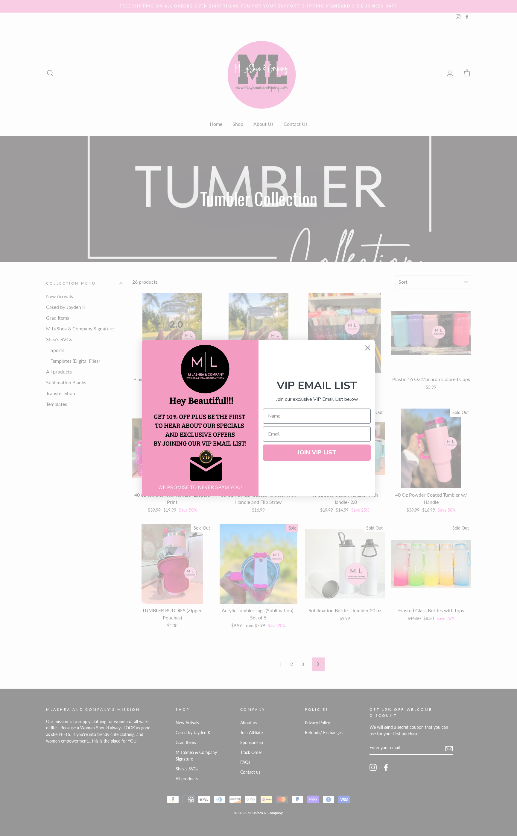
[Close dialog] (367, 348)
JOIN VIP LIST (316, 452)
